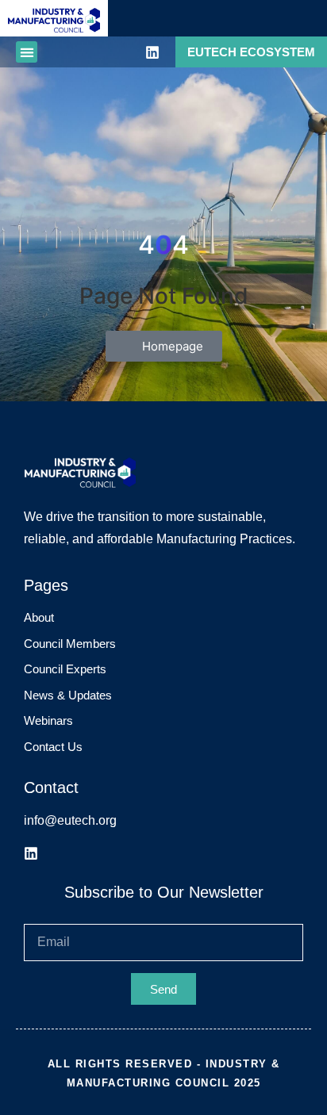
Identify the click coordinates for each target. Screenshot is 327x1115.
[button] (26, 52)
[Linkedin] (152, 52)
